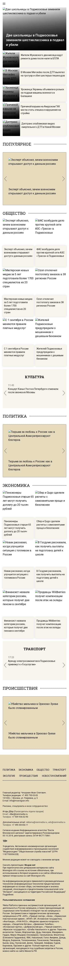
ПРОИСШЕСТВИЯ (20, 688)
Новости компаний (54, 776)
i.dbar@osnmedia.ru (18, 814)
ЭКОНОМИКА (16, 485)
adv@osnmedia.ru (56, 822)
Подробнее (8, 894)
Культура (34, 377)
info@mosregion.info (19, 801)
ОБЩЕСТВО (14, 213)
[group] (34, 176)
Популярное (17, 144)
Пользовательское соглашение (19, 900)
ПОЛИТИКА (15, 416)
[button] (5, 178)
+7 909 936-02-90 (20, 817)
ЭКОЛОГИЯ (9, 776)
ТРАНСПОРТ (35, 649)
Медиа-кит (30, 865)
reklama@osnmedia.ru (36, 822)
